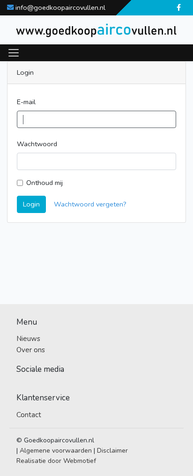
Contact (28, 414)
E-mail (26, 102)
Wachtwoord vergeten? (90, 204)
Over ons (30, 350)
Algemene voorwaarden (56, 450)
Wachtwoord (37, 144)
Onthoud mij (44, 182)
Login (31, 204)
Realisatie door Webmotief (56, 460)
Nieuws (28, 338)
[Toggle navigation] (13, 52)
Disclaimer (112, 450)
